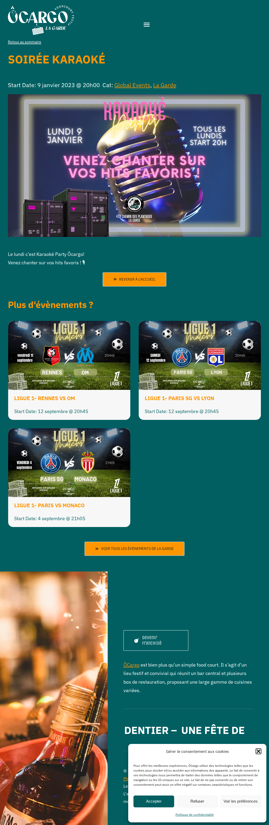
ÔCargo (131, 665)
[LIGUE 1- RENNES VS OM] (69, 325)
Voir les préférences (241, 801)
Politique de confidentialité (194, 815)
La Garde (164, 85)
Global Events (132, 85)
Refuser (197, 801)
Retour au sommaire (24, 41)
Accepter (154, 801)
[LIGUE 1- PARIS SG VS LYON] (200, 325)
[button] (258, 751)
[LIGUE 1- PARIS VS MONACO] (69, 432)
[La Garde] (41, 7)
